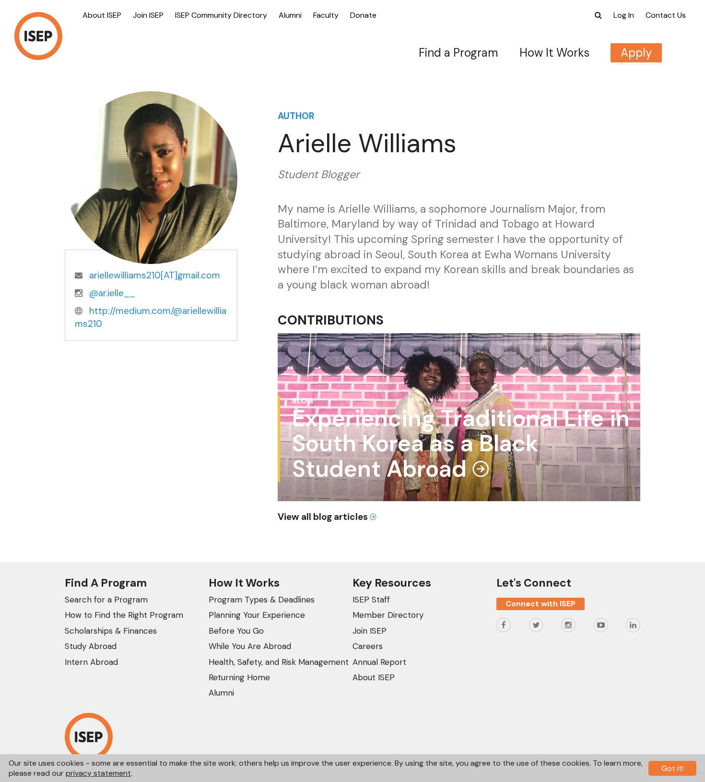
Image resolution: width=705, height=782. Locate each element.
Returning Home (239, 677)
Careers (367, 646)
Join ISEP (148, 15)
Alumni (290, 15)
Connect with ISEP (540, 604)
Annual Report (379, 662)
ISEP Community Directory (221, 15)
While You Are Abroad (250, 646)
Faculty (326, 15)
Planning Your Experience (257, 615)
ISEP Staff (371, 599)
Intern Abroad (91, 662)
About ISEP (101, 15)
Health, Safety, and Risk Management (279, 662)
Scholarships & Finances (111, 631)
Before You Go (236, 631)
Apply (636, 52)
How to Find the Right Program (124, 615)
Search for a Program (106, 599)
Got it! (672, 768)
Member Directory (387, 615)
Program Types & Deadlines (262, 599)
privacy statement (98, 773)
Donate (363, 15)
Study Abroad (91, 646)
